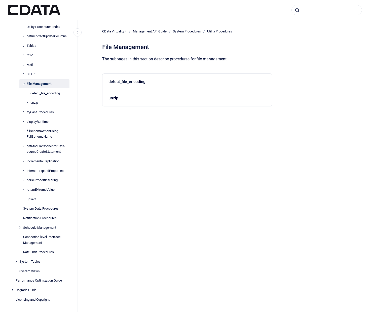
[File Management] (24, 84)
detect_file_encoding (45, 93)
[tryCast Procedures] (24, 112)
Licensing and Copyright (33, 299)
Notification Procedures (40, 218)
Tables (31, 46)
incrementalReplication (43, 161)
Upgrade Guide (26, 290)
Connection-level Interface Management (42, 239)
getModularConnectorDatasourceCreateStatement (46, 148)
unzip (34, 102)
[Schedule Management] (20, 227)
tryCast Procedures (40, 112)
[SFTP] (24, 74)
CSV (30, 55)
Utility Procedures (219, 31)
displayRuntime (38, 122)
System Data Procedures (41, 208)
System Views (29, 271)
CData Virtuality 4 (114, 31)
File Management (39, 84)
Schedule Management (39, 227)
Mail (30, 65)
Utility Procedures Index (43, 27)
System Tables (30, 261)
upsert (31, 199)
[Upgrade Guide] (13, 290)
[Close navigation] (77, 32)
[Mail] (24, 65)
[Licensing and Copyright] (13, 299)
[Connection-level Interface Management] (20, 237)
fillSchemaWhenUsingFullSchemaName (43, 133)
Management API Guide (150, 31)
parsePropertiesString (42, 180)
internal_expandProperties (45, 171)
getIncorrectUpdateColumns (47, 36)
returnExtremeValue (41, 189)
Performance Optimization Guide (39, 280)
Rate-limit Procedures (38, 252)
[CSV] (24, 55)
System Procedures (187, 31)
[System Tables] (16, 262)
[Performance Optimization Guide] (13, 281)
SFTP (30, 74)
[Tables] (24, 46)
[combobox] (327, 10)
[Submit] (297, 10)
